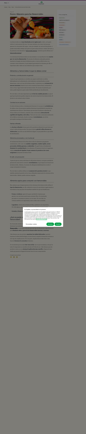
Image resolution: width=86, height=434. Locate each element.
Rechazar (50, 224)
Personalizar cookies (31, 224)
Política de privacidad (41, 219)
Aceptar (58, 224)
